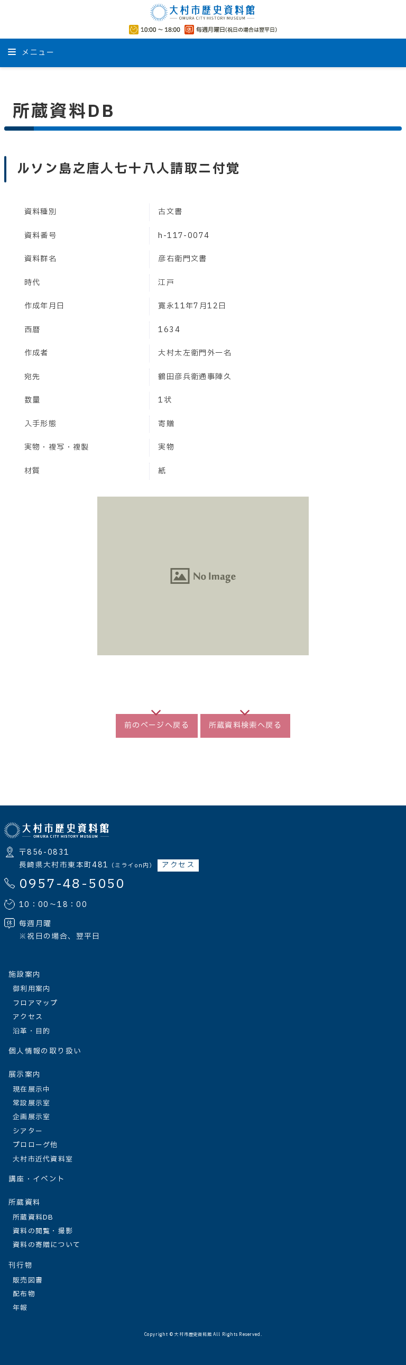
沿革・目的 (31, 1031)
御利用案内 (31, 989)
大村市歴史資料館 (192, 1335)
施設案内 (24, 974)
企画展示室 (31, 1117)
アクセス (178, 865)
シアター (28, 1131)
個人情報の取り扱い (44, 1051)
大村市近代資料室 (43, 1159)
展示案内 (24, 1074)
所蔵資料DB (33, 1217)
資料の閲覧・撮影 (43, 1231)
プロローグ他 (35, 1145)
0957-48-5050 (72, 884)
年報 (20, 1308)
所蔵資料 (24, 1202)
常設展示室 (31, 1103)
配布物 (24, 1294)
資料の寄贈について (47, 1245)
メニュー (37, 52)
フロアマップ (35, 1003)
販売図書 (28, 1280)
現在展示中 (31, 1089)
